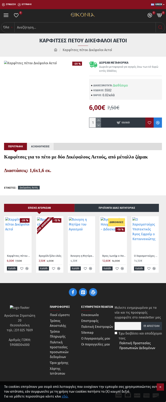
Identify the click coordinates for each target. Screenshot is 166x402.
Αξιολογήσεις (40, 146)
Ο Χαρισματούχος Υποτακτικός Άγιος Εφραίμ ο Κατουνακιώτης (146, 255)
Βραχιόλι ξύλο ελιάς (50, 255)
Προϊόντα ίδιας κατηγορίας (117, 207)
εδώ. (65, 396)
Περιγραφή (15, 146)
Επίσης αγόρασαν (39, 207)
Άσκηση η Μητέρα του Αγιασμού (82, 255)
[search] (160, 27)
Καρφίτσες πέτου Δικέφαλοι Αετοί (19, 255)
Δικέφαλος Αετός (29, 187)
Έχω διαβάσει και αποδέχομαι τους (140, 340)
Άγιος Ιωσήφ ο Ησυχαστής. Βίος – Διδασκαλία (114, 255)
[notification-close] (160, 387)
